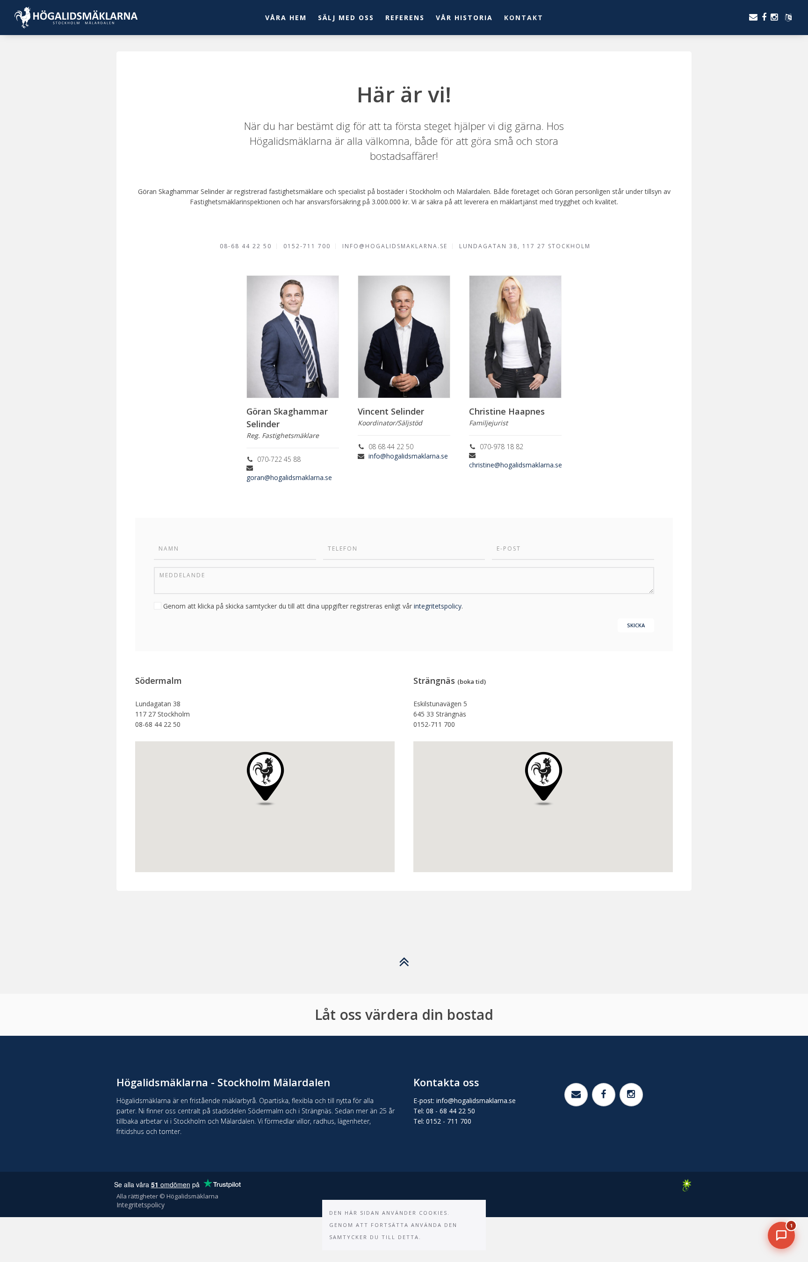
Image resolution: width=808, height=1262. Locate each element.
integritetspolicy (438, 606)
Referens (405, 17)
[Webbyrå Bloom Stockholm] (687, 1185)
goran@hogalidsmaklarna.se (289, 477)
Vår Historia (464, 17)
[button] (265, 779)
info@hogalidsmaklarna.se (408, 456)
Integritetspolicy (140, 1204)
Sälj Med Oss (346, 17)
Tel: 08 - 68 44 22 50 (444, 1110)
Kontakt (523, 17)
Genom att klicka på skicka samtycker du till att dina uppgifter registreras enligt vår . (313, 606)
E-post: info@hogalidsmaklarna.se (464, 1100)
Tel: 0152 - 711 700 (442, 1121)
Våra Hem (286, 17)
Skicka (636, 625)
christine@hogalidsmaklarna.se (515, 464)
